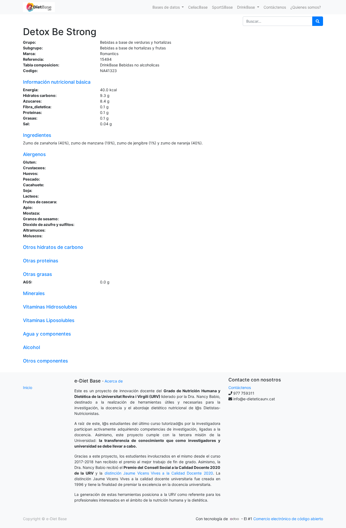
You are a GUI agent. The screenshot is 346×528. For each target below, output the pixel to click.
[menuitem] (198, 7)
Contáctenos (239, 387)
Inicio (27, 387)
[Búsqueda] (317, 21)
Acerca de (114, 381)
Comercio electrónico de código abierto (288, 518)
